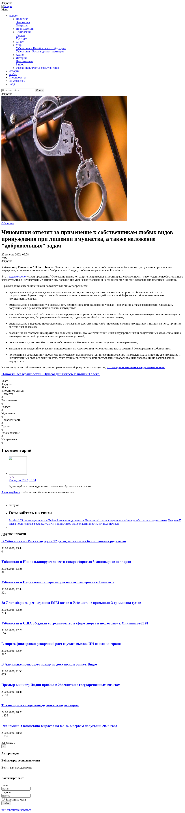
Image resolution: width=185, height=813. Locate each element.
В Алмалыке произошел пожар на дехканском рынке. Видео (49, 664)
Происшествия (25, 28)
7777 (11, 476)
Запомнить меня (15, 799)
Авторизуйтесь (10, 492)
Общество (22, 25)
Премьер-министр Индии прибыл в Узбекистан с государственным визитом (60, 685)
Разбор (20, 64)
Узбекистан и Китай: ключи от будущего (41, 48)
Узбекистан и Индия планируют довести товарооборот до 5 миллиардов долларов (66, 562)
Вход (12, 84)
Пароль (5, 792)
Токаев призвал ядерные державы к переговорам (40, 705)
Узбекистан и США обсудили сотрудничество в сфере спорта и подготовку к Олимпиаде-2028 (74, 623)
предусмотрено (16, 276)
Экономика (23, 22)
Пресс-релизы (24, 61)
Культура (21, 38)
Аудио (20, 54)
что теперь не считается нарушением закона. (136, 367)
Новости (14, 15)
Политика (22, 18)
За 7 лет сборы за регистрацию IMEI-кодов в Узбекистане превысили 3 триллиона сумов (71, 603)
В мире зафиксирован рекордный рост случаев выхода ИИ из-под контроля (61, 644)
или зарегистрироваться (16, 809)
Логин (5, 785)
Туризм (20, 35)
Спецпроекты (17, 77)
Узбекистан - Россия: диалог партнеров (40, 51)
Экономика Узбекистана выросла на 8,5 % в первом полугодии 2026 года (59, 726)
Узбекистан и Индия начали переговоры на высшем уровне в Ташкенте (57, 582)
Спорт (20, 41)
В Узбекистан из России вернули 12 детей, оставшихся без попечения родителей (63, 541)
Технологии (23, 31)
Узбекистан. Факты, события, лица (37, 67)
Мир (18, 44)
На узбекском (17, 80)
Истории (21, 57)
